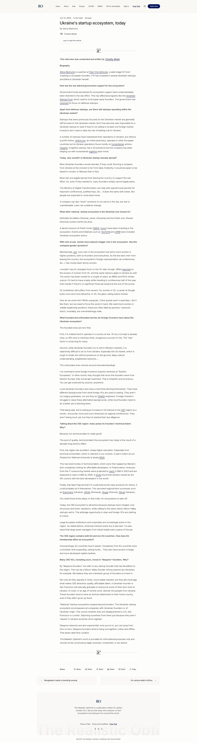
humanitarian (117, 144)
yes (75, 252)
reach (112, 471)
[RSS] (102, 729)
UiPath (87, 492)
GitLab (122, 492)
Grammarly (68, 492)
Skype (105, 492)
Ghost (113, 739)
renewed (64, 103)
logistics (93, 151)
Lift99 (117, 232)
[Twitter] (98, 729)
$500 (102, 457)
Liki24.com (80, 140)
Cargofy (63, 148)
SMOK (96, 228)
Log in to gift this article (72, 40)
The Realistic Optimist (90, 739)
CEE (123, 410)
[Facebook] (95, 729)
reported (126, 269)
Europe (88, 18)
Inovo (103, 228)
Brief (118, 739)
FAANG (101, 396)
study (98, 475)
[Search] (145, 6)
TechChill (105, 232)
